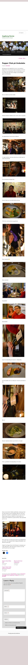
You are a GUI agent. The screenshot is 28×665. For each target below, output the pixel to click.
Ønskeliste (13, 51)
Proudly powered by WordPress (14, 633)
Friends (14, 573)
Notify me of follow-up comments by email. (12, 622)
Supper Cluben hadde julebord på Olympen (6, 567)
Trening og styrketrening (6, 54)
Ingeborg (17, 575)
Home (3, 51)
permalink (4, 576)
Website (6, 619)
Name (6, 606)
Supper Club (6, 575)
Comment (6, 590)
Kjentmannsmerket (20, 51)
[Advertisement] (14, 16)
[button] (14, 84)
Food (12, 573)
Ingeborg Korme (8, 36)
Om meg (8, 51)
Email (6, 613)
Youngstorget (11, 575)
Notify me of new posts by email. (10, 625)
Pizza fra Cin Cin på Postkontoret (18, 561)
